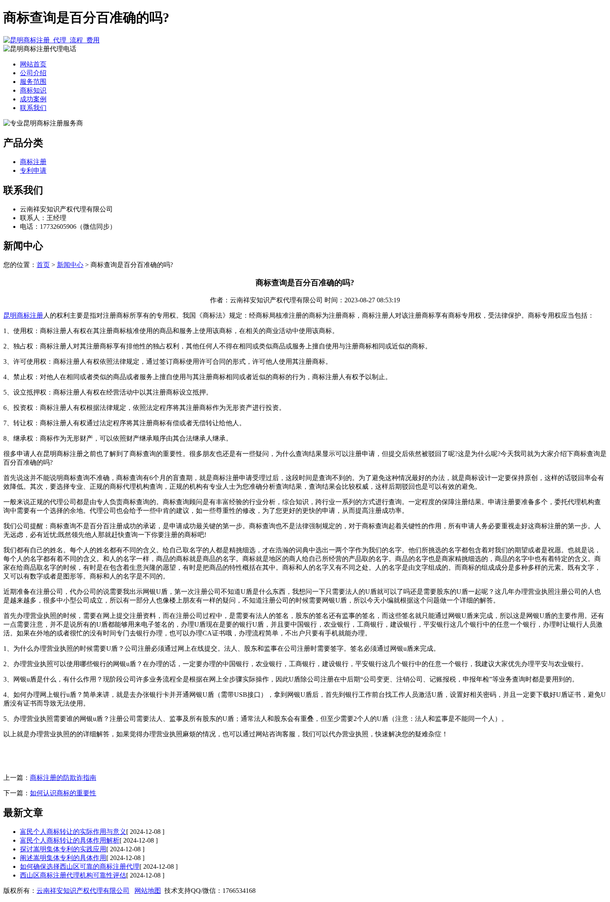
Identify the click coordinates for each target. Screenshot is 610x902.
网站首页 (33, 64)
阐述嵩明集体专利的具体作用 (63, 857)
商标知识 (33, 90)
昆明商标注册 (23, 315)
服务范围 (33, 81)
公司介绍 (33, 72)
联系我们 (33, 107)
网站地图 (147, 890)
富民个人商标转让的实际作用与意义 (73, 831)
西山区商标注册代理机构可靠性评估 (73, 875)
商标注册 (33, 161)
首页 (43, 264)
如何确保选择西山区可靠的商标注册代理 (79, 866)
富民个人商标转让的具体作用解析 (70, 840)
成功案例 (33, 99)
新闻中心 (70, 264)
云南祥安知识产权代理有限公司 (83, 890)
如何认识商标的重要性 (63, 793)
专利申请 (33, 170)
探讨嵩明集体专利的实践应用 (63, 849)
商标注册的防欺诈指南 (63, 777)
